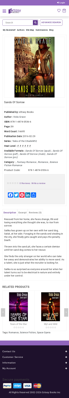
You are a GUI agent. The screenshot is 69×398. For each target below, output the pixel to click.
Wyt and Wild (50, 324)
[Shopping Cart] (64, 10)
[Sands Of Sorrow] (34, 67)
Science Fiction (28, 332)
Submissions (42, 30)
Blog (51, 30)
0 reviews (25, 183)
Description (10, 212)
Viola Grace (19, 117)
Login (62, 3)
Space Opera (44, 332)
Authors (21, 30)
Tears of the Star (18, 324)
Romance (14, 332)
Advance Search (51, 22)
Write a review (38, 183)
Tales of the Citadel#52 (24, 141)
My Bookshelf (9, 30)
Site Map (30, 30)
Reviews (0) (35, 212)
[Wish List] (58, 10)
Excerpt (22, 212)
